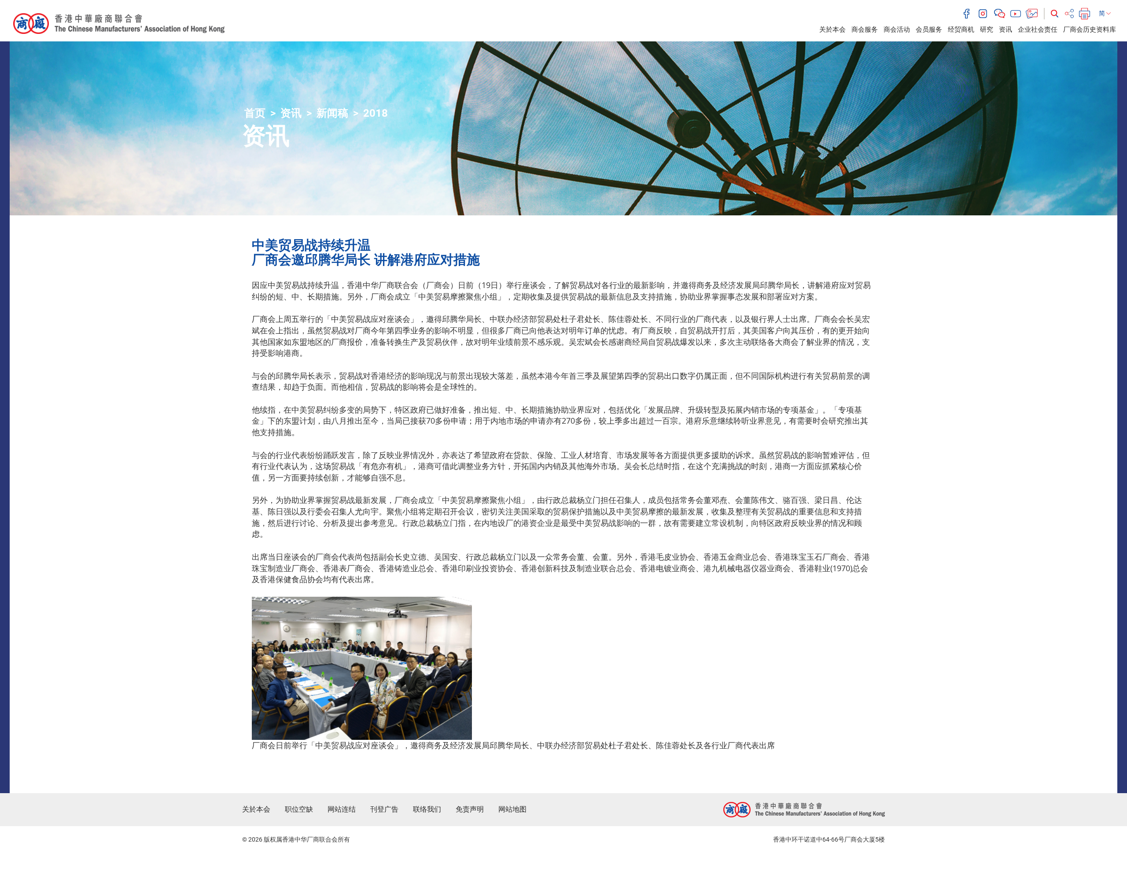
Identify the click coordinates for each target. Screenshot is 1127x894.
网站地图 (512, 809)
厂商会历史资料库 (1089, 29)
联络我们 (427, 809)
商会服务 (864, 29)
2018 (375, 113)
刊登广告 (384, 809)
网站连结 (342, 809)
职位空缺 (299, 809)
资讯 (1005, 29)
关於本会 (832, 29)
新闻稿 (332, 113)
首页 (254, 113)
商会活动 (897, 29)
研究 (986, 29)
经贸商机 (961, 29)
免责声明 (470, 809)
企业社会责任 (1037, 29)
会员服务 (929, 29)
